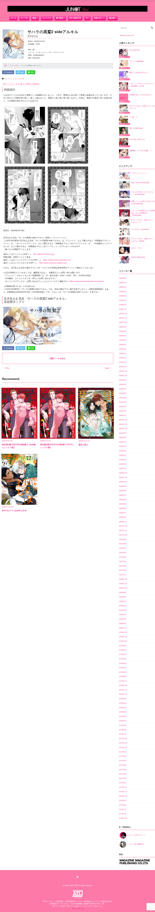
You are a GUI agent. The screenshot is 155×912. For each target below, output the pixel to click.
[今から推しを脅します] (124, 142)
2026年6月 (122, 287)
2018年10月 (123, 694)
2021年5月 (122, 557)
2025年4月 (122, 349)
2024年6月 (122, 393)
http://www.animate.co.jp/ (43, 254)
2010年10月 (123, 818)
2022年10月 (123, 481)
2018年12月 (123, 685)
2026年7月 (122, 282)
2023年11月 (123, 424)
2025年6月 (122, 340)
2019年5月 (122, 663)
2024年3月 (122, 406)
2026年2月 (122, 304)
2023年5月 (122, 451)
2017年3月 (122, 778)
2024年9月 (122, 380)
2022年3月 (122, 513)
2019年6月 (122, 659)
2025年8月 (122, 331)
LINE (32, 72)
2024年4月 (122, 402)
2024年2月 (122, 411)
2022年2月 (122, 517)
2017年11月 (123, 743)
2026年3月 (122, 300)
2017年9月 (122, 752)
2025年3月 (122, 353)
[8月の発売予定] (124, 53)
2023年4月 (122, 455)
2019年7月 (122, 654)
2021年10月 (123, 535)
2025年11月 (123, 318)
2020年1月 (122, 628)
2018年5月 (122, 716)
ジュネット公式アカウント (135, 835)
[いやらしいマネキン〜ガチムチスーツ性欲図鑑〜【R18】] (124, 86)
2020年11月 (123, 583)
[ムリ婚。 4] (124, 120)
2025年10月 (123, 322)
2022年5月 (122, 504)
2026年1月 (122, 309)
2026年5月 (122, 291)
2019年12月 (123, 632)
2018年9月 (122, 698)
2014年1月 (122, 809)
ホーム (13, 18)
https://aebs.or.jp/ (78, 908)
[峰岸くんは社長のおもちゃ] (124, 75)
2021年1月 (122, 575)
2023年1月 (122, 468)
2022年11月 (123, 477)
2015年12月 (123, 796)
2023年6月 (122, 446)
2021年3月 (122, 566)
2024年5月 (122, 397)
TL (87, 18)
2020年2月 (122, 623)
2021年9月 (122, 539)
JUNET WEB (73, 885)
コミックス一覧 (18, 78)
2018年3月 (122, 725)
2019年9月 (122, 645)
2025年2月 (122, 358)
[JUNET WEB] (77, 9)
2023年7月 (122, 442)
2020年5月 (122, 610)
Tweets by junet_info (127, 35)
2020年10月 (123, 588)
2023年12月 (123, 420)
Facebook (9, 72)
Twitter (21, 72)
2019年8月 (122, 650)
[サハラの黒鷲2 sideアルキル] (24, 135)
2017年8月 (122, 756)
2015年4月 (122, 800)
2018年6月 (122, 712)
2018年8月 (122, 703)
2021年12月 (123, 526)
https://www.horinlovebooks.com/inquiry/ (87, 281)
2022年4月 (122, 508)
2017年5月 (122, 769)
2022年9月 (122, 486)
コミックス (46, 18)
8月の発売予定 (75, 18)
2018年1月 (122, 734)
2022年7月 (122, 495)
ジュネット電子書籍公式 (135, 844)
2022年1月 (122, 521)
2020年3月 (122, 619)
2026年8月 (122, 278)
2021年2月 (122, 570)
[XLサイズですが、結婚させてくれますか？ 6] (124, 109)
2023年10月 (123, 428)
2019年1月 (122, 681)
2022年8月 (122, 490)
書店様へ (112, 18)
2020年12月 (123, 579)
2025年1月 (122, 362)
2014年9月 (122, 805)
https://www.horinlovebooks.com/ (57, 259)
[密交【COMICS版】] (124, 131)
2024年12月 (123, 366)
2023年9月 (122, 433)
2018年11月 (123, 690)
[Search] (152, 28)
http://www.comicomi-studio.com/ (53, 262)
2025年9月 (122, 327)
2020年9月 (122, 592)
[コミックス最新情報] (124, 64)
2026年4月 (122, 296)
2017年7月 (122, 760)
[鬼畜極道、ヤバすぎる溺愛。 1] (124, 153)
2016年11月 (123, 791)
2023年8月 (122, 437)
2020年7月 (122, 601)
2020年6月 (122, 605)
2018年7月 (122, 707)
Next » (108, 368)
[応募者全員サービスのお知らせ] (124, 98)
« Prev (6, 368)
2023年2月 (122, 464)
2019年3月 (122, 672)
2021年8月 (122, 543)
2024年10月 (123, 375)
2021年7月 (122, 548)
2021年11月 (123, 530)
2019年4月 (122, 667)
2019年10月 (123, 641)
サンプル (24, 18)
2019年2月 (122, 676)
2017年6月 (122, 765)
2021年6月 (122, 552)
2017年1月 (122, 787)
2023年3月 (122, 459)
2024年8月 (122, 384)
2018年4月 (122, 721)
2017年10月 (123, 747)
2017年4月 (122, 774)
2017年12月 (123, 738)
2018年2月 (122, 729)
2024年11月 (123, 371)
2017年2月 (122, 783)
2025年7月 (122, 335)
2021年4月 (122, 561)
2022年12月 (123, 473)
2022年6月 (122, 499)
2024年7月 (122, 389)
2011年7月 (122, 814)
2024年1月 (122, 415)
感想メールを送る (57, 358)
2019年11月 (123, 636)
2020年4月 (122, 614)
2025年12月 (123, 313)
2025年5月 (122, 344)
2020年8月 (122, 597)
